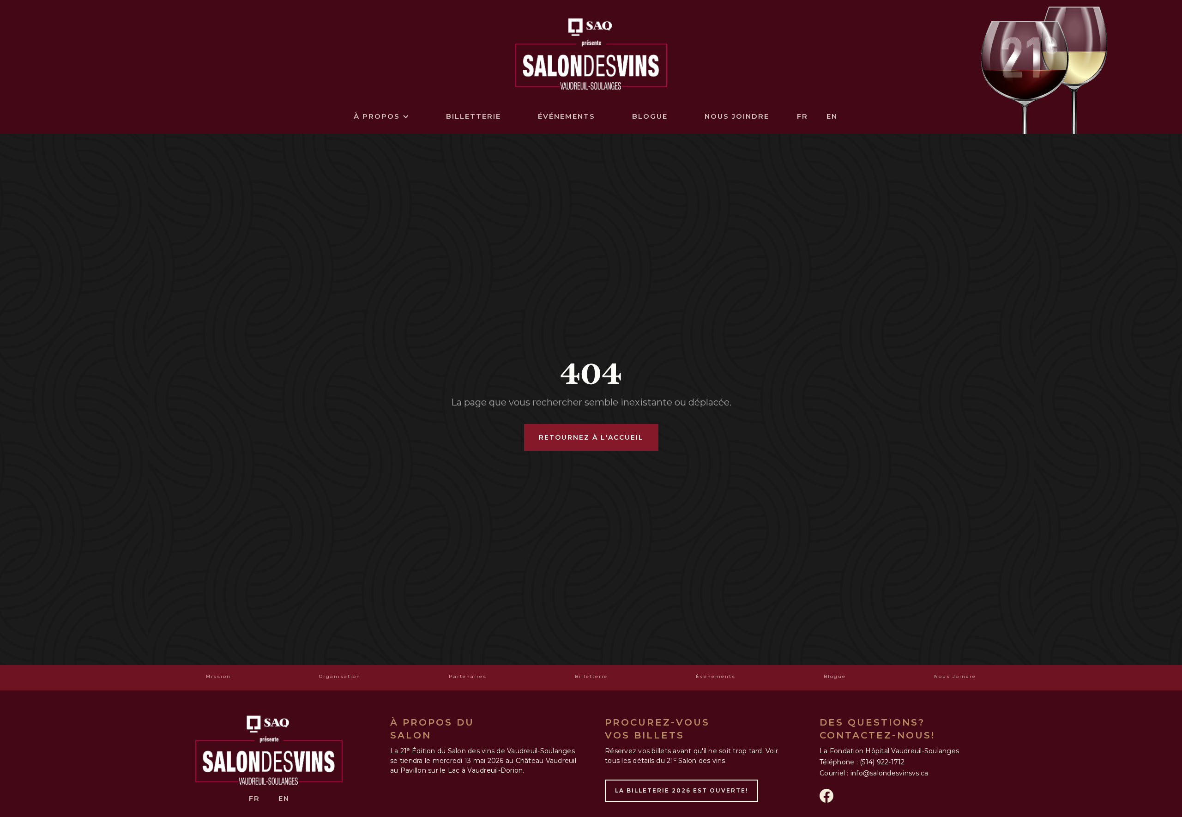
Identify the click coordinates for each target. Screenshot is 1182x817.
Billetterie (591, 676)
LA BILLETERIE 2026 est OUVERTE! (681, 790)
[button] (381, 116)
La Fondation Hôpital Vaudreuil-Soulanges (889, 751)
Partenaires (468, 676)
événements (566, 116)
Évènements (716, 676)
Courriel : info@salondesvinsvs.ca (874, 773)
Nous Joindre (955, 676)
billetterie (473, 116)
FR (802, 116)
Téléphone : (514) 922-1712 (862, 762)
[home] (591, 52)
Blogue (650, 116)
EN (832, 116)
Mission (218, 676)
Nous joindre (737, 116)
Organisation (340, 676)
